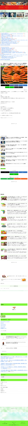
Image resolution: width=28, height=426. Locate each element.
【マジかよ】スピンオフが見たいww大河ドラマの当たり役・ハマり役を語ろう (9, 41)
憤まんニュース (14, 422)
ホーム (5, 422)
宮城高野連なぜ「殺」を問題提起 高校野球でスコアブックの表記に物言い (9, 43)
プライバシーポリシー (23, 423)
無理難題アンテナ (3, 328)
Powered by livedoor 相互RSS (5, 44)
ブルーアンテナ (3, 325)
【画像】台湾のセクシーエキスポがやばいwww (6, 49)
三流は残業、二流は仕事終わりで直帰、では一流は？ (7, 39)
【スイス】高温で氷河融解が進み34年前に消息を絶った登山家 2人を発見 (9, 51)
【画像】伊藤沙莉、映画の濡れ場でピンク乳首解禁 (7, 48)
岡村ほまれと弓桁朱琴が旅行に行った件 (6, 34)
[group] (4, 16)
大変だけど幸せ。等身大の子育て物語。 (5, 47)
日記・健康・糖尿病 (3, 168)
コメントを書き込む (14, 286)
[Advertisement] (14, 26)
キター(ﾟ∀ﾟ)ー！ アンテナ (5, 321)
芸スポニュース (23, 422)
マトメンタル (3, 326)
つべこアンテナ (3, 324)
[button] (27, 16)
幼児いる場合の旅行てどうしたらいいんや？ (6, 36)
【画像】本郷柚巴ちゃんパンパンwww (5, 50)
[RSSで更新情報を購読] (20, 179)
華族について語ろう (4, 37)
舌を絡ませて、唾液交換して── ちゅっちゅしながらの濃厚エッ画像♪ (8, 57)
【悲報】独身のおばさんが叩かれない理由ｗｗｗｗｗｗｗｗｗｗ (8, 38)
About (14, 423)
